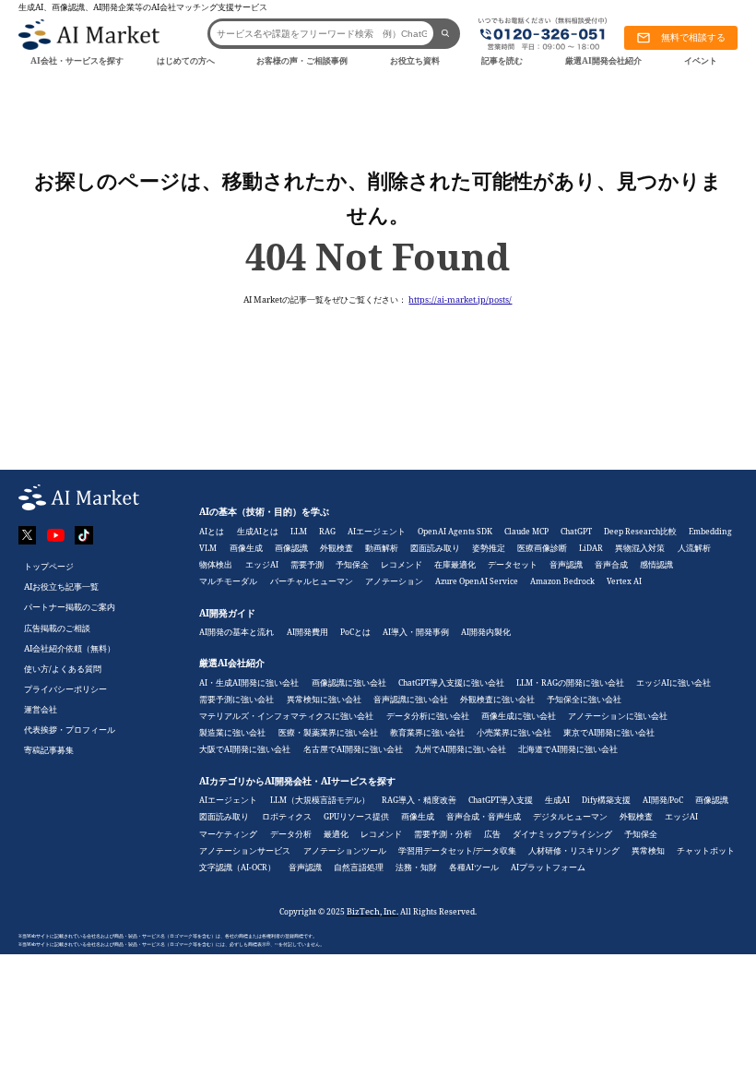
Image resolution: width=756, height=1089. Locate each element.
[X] (27, 535)
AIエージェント (377, 531)
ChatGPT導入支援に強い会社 (451, 682)
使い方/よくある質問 (62, 669)
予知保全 (352, 564)
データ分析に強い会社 (427, 716)
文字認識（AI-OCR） (237, 867)
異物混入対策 (640, 548)
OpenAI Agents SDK (455, 531)
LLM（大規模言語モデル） (320, 800)
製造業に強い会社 (232, 732)
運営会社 (40, 709)
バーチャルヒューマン (311, 581)
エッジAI (261, 564)
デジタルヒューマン (570, 816)
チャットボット (706, 850)
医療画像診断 (542, 548)
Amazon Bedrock (562, 581)
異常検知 (648, 850)
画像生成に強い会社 (518, 716)
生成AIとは (257, 531)
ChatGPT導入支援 (500, 800)
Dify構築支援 (606, 800)
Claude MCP (526, 531)
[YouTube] (56, 535)
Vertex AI (624, 581)
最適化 (336, 834)
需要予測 (307, 564)
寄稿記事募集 (49, 750)
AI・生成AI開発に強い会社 (249, 682)
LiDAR (591, 548)
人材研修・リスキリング (574, 850)
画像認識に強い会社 (349, 682)
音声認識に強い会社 (410, 699)
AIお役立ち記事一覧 (61, 586)
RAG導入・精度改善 (419, 800)
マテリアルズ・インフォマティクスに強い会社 (286, 716)
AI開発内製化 (486, 632)
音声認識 (566, 564)
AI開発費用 (307, 632)
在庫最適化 (455, 564)
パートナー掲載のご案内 (69, 607)
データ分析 (291, 834)
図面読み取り (435, 548)
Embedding (710, 531)
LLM (298, 531)
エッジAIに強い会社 (673, 682)
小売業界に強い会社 (514, 732)
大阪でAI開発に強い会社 (244, 749)
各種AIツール (474, 867)
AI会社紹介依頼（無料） (69, 648)
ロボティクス (287, 816)
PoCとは (355, 632)
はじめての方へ (186, 60)
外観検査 (336, 548)
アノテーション (394, 581)
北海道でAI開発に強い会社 (568, 749)
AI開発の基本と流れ (236, 632)
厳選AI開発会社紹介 (603, 60)
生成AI (557, 800)
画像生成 (246, 548)
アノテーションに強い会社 (617, 716)
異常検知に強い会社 (324, 699)
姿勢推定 (488, 548)
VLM (208, 548)
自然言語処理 (359, 867)
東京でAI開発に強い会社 (609, 732)
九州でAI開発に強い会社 (460, 749)
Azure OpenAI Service (476, 581)
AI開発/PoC (663, 800)
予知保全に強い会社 (584, 699)
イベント (700, 60)
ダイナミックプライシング (562, 834)
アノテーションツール (344, 850)
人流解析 (694, 548)
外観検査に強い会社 (497, 699)
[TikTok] (84, 535)
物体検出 (215, 564)
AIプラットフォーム (548, 867)
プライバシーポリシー (65, 689)
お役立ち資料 (415, 60)
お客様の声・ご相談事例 (302, 60)
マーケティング (228, 834)
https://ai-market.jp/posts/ (460, 299)
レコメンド (401, 564)
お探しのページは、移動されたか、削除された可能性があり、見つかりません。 (378, 197)
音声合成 (611, 564)
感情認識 (656, 564)
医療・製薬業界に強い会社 (328, 732)
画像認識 (291, 548)
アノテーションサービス (244, 850)
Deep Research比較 (640, 531)
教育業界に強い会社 (427, 732)
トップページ (49, 566)
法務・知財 (416, 867)
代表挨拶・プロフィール (69, 730)
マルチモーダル (228, 581)
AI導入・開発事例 (416, 632)
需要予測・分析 (443, 834)
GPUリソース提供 (356, 816)
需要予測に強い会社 (236, 699)
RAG (327, 531)
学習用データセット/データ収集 (457, 850)
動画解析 (381, 548)
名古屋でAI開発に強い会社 (353, 749)
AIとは (211, 531)
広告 (492, 834)
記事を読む (502, 60)
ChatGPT (576, 531)
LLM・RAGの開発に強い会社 (570, 682)
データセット (512, 564)
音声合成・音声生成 (483, 816)
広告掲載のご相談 (57, 628)
